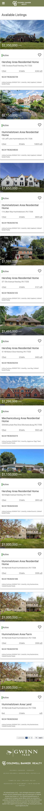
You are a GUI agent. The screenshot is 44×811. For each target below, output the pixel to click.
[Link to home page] (22, 3)
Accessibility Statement (15, 783)
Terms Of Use (14, 780)
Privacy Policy (29, 780)
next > (41, 738)
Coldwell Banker (17, 770)
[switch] (39, 54)
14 (36, 738)
